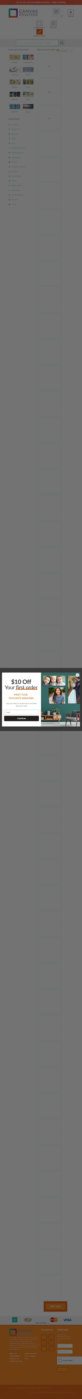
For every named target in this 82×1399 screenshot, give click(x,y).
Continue (21, 718)
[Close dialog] (77, 675)
